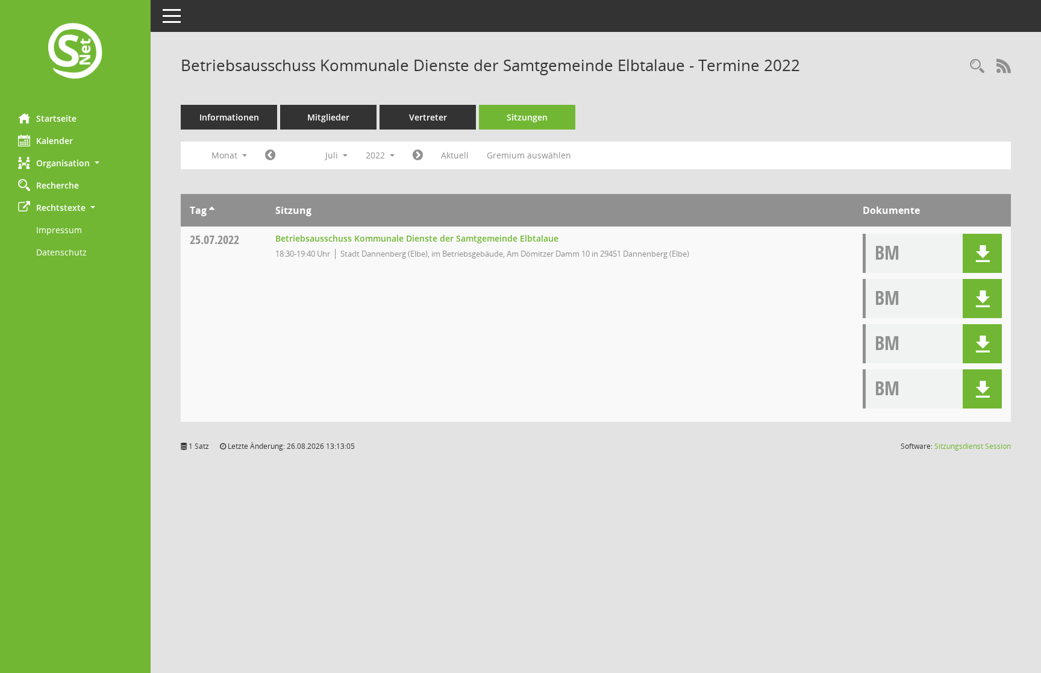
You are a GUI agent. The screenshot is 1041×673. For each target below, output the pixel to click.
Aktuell (455, 155)
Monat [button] (225, 155)
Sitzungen (527, 117)
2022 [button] (376, 155)
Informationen (229, 117)
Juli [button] (332, 155)
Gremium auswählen (529, 155)
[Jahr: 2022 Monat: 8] (418, 155)
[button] (75, 163)
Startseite (56, 118)
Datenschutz (61, 252)
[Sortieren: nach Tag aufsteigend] (211, 210)
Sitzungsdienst (972, 446)
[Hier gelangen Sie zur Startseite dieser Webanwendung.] (75, 52)
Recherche (57, 185)
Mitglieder (328, 117)
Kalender (54, 140)
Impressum (59, 230)
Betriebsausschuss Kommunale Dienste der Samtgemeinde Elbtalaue (416, 238)
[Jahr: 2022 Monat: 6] (270, 155)
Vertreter (428, 117)
